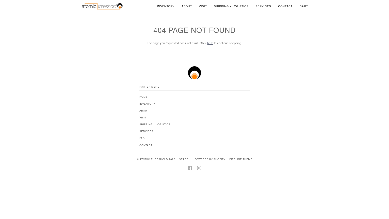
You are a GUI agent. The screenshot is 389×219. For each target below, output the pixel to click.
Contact (285, 6)
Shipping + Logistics (231, 6)
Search (185, 159)
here (210, 43)
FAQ (142, 138)
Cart (304, 6)
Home (143, 96)
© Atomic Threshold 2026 (156, 159)
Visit (203, 6)
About (187, 6)
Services (263, 6)
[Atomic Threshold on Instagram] (199, 169)
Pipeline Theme (240, 159)
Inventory (165, 6)
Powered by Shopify (209, 159)
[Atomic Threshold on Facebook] (190, 169)
